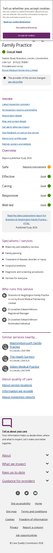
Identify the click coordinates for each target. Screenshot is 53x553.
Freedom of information (33, 519)
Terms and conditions (34, 511)
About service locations (17, 385)
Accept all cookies (26, 35)
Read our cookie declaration (17, 22)
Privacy (14, 527)
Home (38, 503)
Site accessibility (21, 503)
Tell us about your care (14, 431)
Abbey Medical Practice (24, 367)
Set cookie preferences (26, 27)
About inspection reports (18, 397)
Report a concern (33, 527)
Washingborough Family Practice (26, 345)
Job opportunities (26, 535)
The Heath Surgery (22, 357)
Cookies (10, 519)
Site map (11, 511)
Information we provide (17, 391)
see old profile (15, 81)
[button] (26, 52)
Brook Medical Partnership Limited (20, 70)
